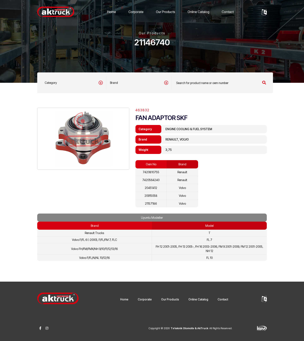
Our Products (165, 12)
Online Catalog (198, 12)
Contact (228, 12)
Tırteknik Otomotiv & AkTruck (189, 328)
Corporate (136, 12)
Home (111, 12)
